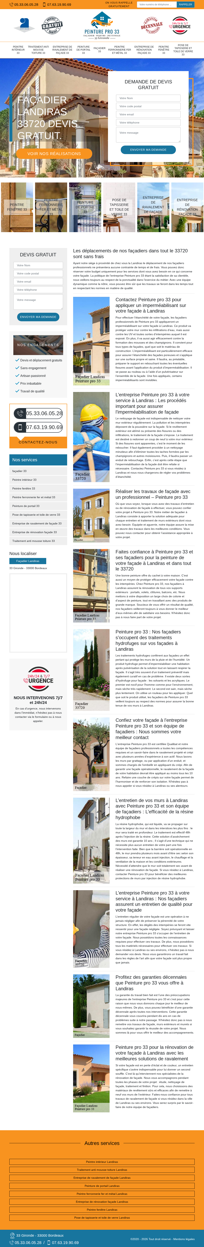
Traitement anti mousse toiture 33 (38, 49)
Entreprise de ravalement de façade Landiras (102, 1177)
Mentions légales (184, 1239)
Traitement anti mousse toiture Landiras (102, 1169)
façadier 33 (100, 50)
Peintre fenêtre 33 (163, 49)
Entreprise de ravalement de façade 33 (62, 49)
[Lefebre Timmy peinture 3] (102, 25)
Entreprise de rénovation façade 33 (144, 49)
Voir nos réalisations (54, 154)
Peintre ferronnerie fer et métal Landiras (102, 1193)
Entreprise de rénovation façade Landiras (102, 1201)
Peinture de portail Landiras (102, 1185)
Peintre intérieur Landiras (102, 1161)
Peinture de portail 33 (83, 49)
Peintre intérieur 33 (18, 49)
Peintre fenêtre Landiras (102, 1209)
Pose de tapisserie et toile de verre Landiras (102, 1217)
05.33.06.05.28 (26, 5)
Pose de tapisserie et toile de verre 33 (183, 50)
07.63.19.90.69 (59, 5)
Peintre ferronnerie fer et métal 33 (119, 49)
